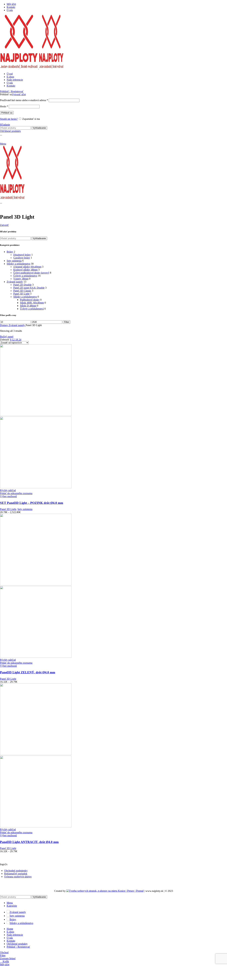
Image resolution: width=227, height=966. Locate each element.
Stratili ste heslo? (9, 118)
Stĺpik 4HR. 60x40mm (32, 302)
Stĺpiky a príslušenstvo (18, 263)
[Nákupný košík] (1, 134)
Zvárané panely (15, 281)
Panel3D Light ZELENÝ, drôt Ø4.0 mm (27, 672)
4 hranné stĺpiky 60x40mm (27, 266)
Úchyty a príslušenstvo (25, 275)
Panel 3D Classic (22, 290)
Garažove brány (21, 257)
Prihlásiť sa (6, 112)
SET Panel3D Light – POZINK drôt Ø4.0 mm (31, 503)
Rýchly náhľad (8, 490)
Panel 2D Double (22, 284)
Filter (66, 322)
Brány (10, 251)
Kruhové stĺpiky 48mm (25, 269)
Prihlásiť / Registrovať (18, 946)
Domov (4, 325)
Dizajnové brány (22, 254)
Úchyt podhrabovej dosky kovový (31, 272)
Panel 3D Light (21, 293)
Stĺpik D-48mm (28, 305)
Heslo (4, 106)
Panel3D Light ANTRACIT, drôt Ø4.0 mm (29, 842)
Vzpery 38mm (20, 278)
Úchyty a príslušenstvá (32, 308)
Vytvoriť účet (19, 94)
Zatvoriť (4, 225)
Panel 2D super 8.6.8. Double (29, 287)
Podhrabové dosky (30, 299)
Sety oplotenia (14, 260)
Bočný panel (6, 336)
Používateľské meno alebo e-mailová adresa (24, 100)
